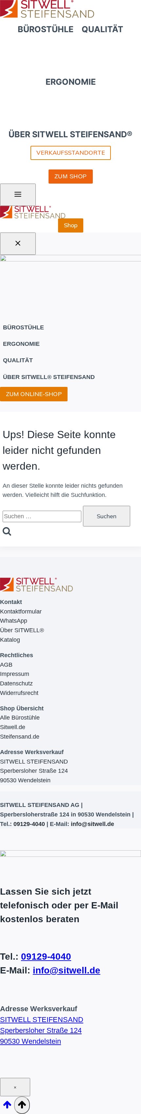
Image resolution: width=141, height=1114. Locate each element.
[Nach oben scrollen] (7, 1106)
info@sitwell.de (92, 824)
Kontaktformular (21, 611)
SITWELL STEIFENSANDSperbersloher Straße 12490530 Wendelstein (34, 771)
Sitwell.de (12, 727)
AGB (6, 664)
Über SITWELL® (22, 630)
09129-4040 (29, 824)
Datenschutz (16, 683)
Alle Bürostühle (20, 717)
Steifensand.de (19, 736)
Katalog (10, 639)
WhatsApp (13, 620)
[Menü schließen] (18, 244)
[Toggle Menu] (18, 195)
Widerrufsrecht (19, 693)
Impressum (14, 674)
